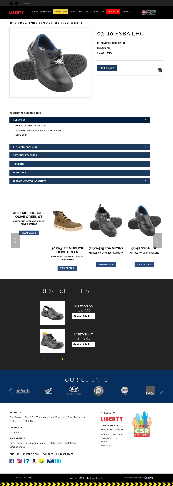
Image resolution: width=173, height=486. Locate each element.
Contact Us (50, 454)
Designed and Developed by (133, 478)
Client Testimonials (77, 417)
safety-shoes (50, 23)
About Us (33, 12)
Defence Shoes (17, 447)
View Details (29, 233)
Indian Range (15, 443)
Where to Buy (31, 454)
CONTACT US (127, 12)
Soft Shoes (70, 443)
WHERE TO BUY (92, 12)
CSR (102, 12)
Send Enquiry (107, 68)
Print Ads (13, 421)
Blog (32, 421)
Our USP (28, 417)
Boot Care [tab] (19, 172)
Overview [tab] (19, 120)
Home (12, 23)
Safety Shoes (55, 443)
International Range (35, 443)
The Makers (15, 417)
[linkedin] (16, 3)
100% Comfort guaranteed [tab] (29, 181)
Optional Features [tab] (25, 155)
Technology (15, 432)
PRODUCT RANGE (77, 12)
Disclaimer (66, 454)
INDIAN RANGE (28, 23)
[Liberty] (18, 12)
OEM (24, 421)
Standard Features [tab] (25, 146)
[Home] (149, 12)
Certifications (57, 417)
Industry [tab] (18, 163)
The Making (42, 417)
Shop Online (113, 12)
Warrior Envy (60, 12)
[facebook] (11, 3)
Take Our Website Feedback (85, 478)
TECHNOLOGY (45, 12)
